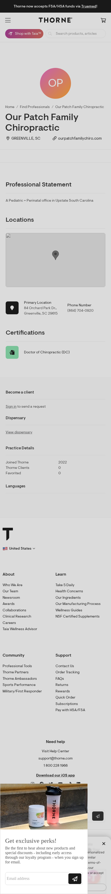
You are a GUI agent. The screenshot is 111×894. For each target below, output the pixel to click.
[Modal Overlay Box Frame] (44, 838)
